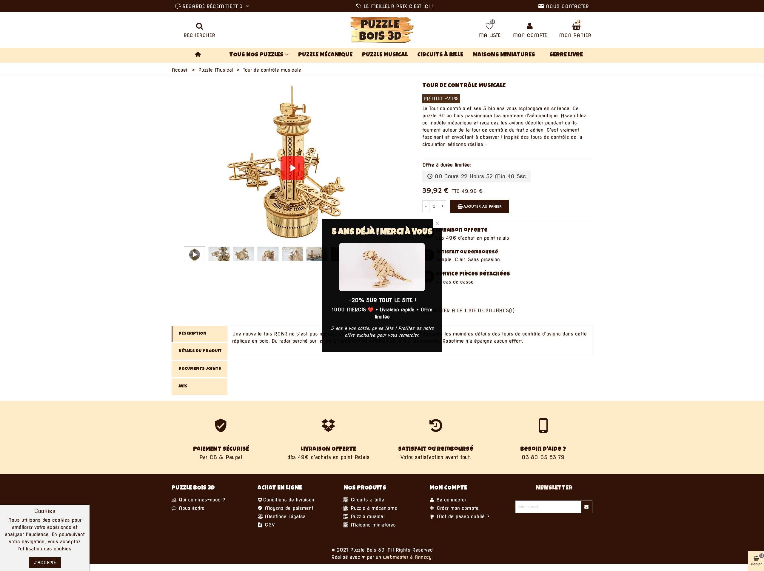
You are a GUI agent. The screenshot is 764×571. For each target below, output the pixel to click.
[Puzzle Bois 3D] (382, 30)
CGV (269, 525)
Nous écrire (190, 508)
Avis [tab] (182, 386)
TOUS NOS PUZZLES (256, 55)
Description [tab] (192, 334)
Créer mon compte (457, 508)
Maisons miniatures (504, 55)
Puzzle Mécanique (325, 55)
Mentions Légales (284, 516)
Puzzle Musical (385, 55)
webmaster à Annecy (407, 557)
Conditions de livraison (288, 500)
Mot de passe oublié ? (462, 516)
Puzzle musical (367, 516)
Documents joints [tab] (199, 369)
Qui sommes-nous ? (201, 500)
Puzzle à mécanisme (373, 508)
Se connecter (450, 500)
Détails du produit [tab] (200, 351)
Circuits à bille (440, 55)
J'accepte (45, 562)
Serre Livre (566, 55)
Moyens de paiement (288, 508)
